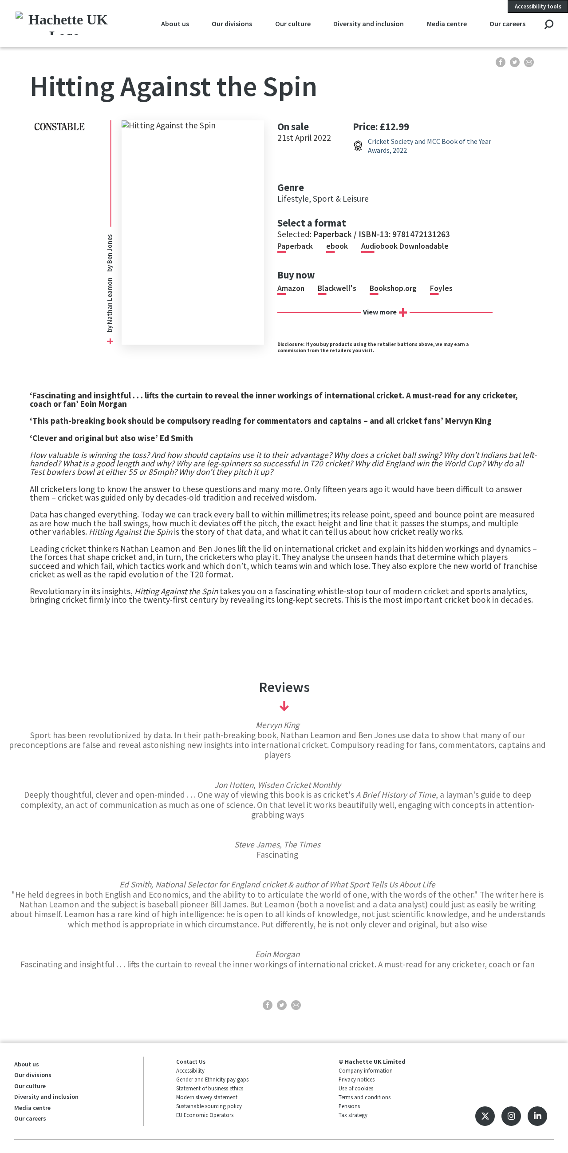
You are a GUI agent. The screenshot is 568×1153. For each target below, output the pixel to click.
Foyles (441, 288)
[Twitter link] (485, 1116)
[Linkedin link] (537, 1116)
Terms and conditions (364, 1097)
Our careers (507, 23)
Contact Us (190, 1061)
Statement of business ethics (209, 1088)
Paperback (295, 246)
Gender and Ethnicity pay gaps (212, 1079)
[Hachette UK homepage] (65, 23)
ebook (337, 246)
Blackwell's (337, 288)
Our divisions (232, 23)
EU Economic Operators (204, 1114)
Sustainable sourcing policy (209, 1105)
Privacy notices (357, 1079)
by (109, 305)
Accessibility (190, 1070)
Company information (366, 1070)
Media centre (447, 23)
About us (175, 23)
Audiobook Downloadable (405, 246)
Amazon (290, 288)
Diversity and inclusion (368, 23)
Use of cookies (356, 1088)
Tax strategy (353, 1114)
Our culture (293, 23)
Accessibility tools (538, 6)
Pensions (349, 1105)
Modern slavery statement (206, 1097)
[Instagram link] (511, 1116)
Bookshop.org (393, 288)
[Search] (548, 25)
